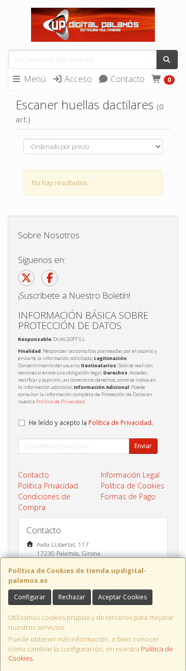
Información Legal (130, 475)
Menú (33, 79)
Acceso (77, 79)
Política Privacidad (48, 485)
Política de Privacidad (60, 401)
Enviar (143, 445)
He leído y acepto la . (91, 422)
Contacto (127, 79)
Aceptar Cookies (122, 597)
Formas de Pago (128, 496)
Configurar (29, 597)
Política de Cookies (132, 485)
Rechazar (71, 597)
